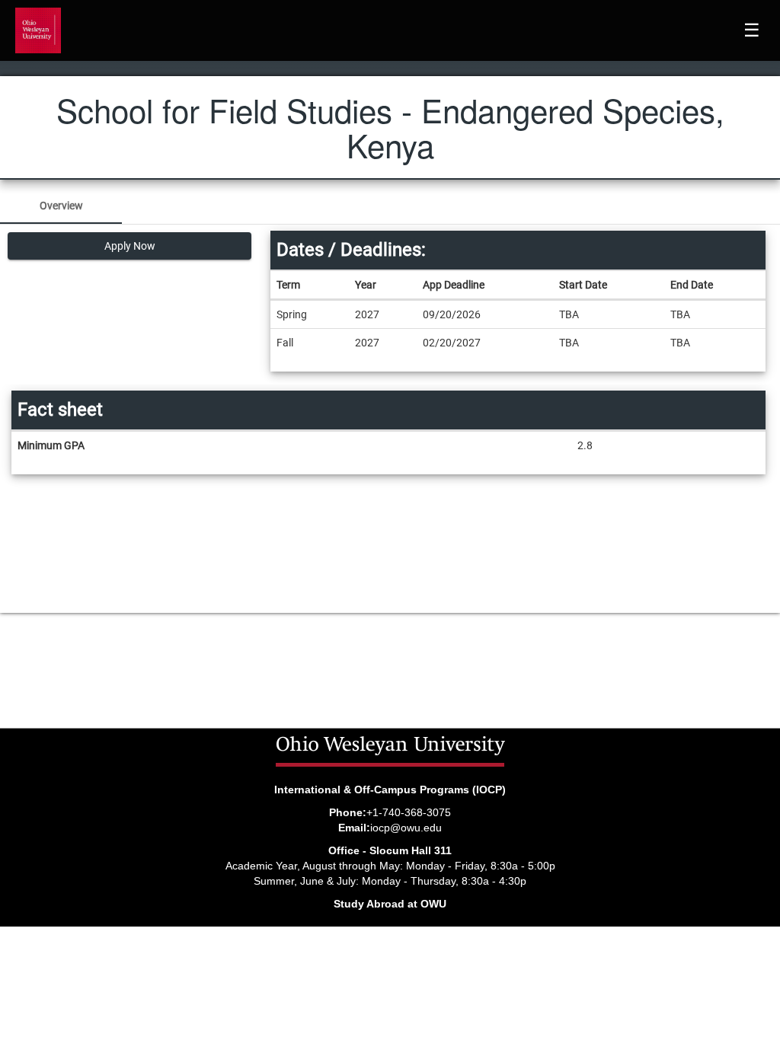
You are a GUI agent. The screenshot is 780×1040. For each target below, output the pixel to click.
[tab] (61, 205)
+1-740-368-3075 (408, 812)
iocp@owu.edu (406, 827)
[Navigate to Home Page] (38, 30)
